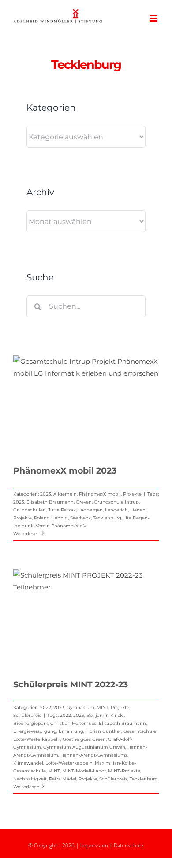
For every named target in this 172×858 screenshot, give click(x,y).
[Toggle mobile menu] (154, 18)
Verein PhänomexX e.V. (61, 526)
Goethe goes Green (84, 739)
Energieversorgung (34, 731)
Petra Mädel (62, 779)
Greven (84, 502)
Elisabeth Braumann (50, 502)
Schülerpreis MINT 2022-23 (70, 684)
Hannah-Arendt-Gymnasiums (93, 755)
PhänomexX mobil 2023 (64, 471)
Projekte (132, 494)
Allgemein (65, 494)
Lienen (138, 510)
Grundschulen (29, 510)
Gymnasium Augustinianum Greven (84, 747)
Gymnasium (80, 707)
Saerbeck (80, 518)
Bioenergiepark (30, 723)
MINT (102, 707)
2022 (45, 707)
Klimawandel (28, 763)
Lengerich (116, 510)
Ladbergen (90, 510)
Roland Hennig (51, 518)
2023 (45, 494)
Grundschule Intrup (116, 502)
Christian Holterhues (73, 723)
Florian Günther (103, 731)
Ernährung (71, 731)
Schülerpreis (27, 715)
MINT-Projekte (124, 771)
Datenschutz (129, 845)
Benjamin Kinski (105, 715)
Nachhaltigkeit (30, 779)
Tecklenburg (107, 518)
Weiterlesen (26, 534)
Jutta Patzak (62, 510)
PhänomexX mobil (100, 494)
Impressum (94, 845)
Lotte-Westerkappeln (69, 763)
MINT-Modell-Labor (84, 771)
